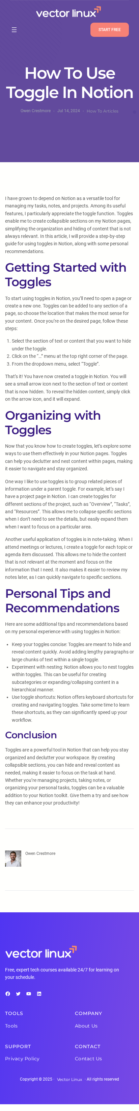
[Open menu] (14, 30)
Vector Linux (69, 1079)
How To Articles (102, 111)
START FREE (110, 29)
